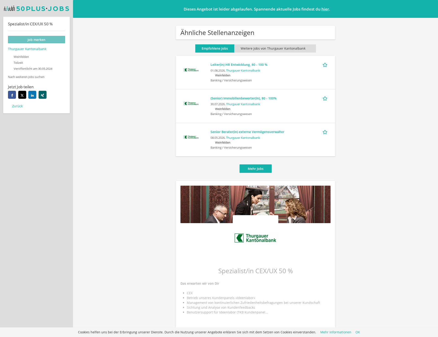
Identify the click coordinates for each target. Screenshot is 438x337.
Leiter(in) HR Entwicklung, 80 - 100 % (239, 64)
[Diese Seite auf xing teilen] (43, 95)
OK (357, 332)
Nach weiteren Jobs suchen (26, 77)
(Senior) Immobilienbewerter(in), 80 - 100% (243, 98)
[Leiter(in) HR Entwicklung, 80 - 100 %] (191, 69)
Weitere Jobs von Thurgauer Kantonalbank (273, 48)
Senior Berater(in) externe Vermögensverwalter (247, 132)
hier (325, 9)
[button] (431, 9)
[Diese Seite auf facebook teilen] (12, 95)
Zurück (17, 106)
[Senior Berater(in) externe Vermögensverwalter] (191, 136)
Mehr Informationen (335, 332)
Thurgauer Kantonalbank (243, 70)
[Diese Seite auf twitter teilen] (22, 95)
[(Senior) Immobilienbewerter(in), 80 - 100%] (191, 103)
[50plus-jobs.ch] (36, 8)
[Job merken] (326, 64)
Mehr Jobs (255, 168)
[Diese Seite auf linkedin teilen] (32, 95)
